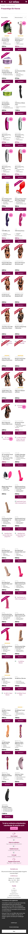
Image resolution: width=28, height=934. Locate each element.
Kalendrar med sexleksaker (14, 897)
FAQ (14, 888)
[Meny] (1, 2)
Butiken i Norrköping (14, 895)
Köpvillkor (14, 892)
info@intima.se (14, 876)
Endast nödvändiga (14, 927)
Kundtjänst (14, 890)
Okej (14, 931)
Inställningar (14, 922)
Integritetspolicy (14, 893)
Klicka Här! (14, 828)
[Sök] (5, 2)
